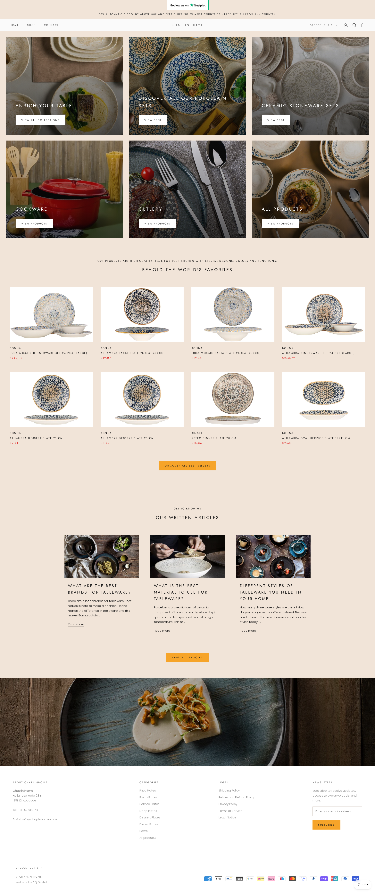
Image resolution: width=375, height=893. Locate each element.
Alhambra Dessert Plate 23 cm (127, 438)
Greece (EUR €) (322, 25)
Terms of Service (230, 811)
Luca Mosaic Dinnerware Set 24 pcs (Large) (49, 353)
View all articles (187, 657)
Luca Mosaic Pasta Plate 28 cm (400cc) (226, 353)
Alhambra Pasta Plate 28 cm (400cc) (133, 353)
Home (14, 25)
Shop (31, 25)
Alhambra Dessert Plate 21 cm (36, 438)
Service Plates (149, 804)
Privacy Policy (228, 804)
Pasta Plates (148, 797)
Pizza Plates (147, 790)
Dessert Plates (149, 817)
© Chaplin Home (29, 877)
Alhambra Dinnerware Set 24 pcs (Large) (318, 353)
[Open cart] (363, 25)
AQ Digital (40, 882)
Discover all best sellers (187, 465)
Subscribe (326, 825)
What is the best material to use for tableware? (181, 592)
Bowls (143, 831)
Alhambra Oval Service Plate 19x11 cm (316, 438)
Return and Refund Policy (236, 797)
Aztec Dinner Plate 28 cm (213, 438)
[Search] (355, 25)
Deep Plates (148, 811)
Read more (76, 624)
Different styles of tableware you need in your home (271, 592)
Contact (51, 25)
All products (147, 838)
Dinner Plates (148, 824)
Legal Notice (227, 817)
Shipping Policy (229, 790)
